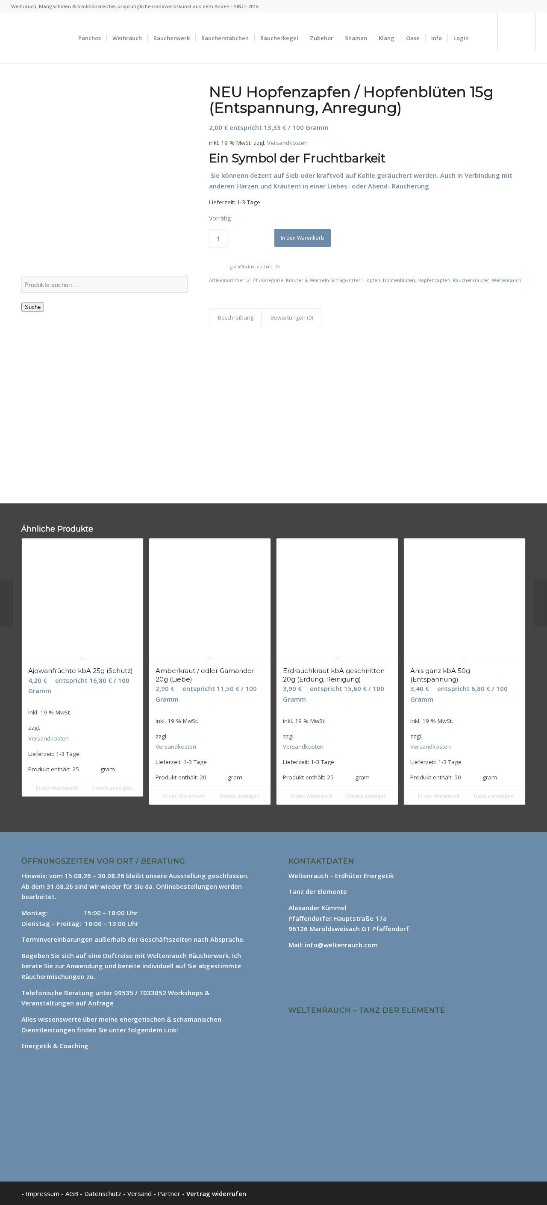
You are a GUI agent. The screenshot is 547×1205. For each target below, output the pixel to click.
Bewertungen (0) (292, 317)
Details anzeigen (111, 788)
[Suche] (482, 38)
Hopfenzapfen (434, 280)
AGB (72, 1193)
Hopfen (371, 280)
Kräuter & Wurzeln (307, 280)
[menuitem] (89, 38)
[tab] (235, 318)
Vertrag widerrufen (216, 1193)
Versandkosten (287, 143)
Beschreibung (235, 317)
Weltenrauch (506, 280)
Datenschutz (103, 1193)
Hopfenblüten (399, 280)
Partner (169, 1193)
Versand (140, 1193)
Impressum (42, 1193)
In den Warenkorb (302, 237)
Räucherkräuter (471, 280)
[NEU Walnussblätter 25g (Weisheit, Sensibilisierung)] (540, 602)
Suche (33, 307)
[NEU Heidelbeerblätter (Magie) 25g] (6, 602)
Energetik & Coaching (54, 1045)
